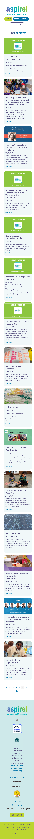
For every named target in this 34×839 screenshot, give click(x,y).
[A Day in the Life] (18, 522)
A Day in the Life (12, 533)
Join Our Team (17, 787)
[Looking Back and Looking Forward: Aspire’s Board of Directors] (18, 606)
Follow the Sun (12, 407)
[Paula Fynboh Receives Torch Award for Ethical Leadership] (18, 134)
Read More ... (9, 74)
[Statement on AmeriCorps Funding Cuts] (18, 310)
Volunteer (17, 781)
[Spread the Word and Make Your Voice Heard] (18, 46)
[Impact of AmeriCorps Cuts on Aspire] (18, 266)
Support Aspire (17, 784)
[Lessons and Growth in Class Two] (18, 479)
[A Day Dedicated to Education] (18, 355)
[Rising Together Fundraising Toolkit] (18, 225)
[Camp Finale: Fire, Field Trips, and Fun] (18, 649)
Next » (18, 691)
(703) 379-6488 (17, 766)
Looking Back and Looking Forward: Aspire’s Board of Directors (17, 619)
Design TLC (24, 834)
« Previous (10, 687)
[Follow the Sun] (18, 396)
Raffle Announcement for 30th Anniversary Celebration (16, 576)
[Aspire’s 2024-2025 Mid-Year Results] (18, 437)
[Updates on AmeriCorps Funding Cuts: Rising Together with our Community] (18, 179)
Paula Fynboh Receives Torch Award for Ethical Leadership (16, 147)
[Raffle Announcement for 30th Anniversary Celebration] (18, 563)
